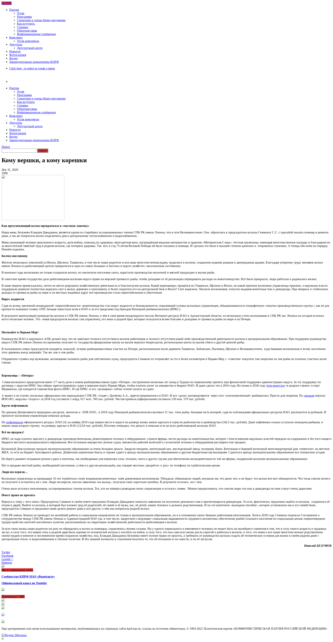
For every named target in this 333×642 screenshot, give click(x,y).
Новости (15, 51)
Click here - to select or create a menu (32, 68)
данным (309, 395)
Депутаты (15, 44)
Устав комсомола (28, 41)
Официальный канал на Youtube (24, 583)
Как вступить (26, 23)
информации (14, 422)
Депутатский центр (30, 48)
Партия (14, 9)
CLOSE (7, 3)
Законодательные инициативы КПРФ (34, 61)
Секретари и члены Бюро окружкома (41, 20)
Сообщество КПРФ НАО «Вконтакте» (28, 576)
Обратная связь (27, 30)
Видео (13, 58)
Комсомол (16, 37)
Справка (22, 27)
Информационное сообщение (36, 34)
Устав (20, 13)
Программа (24, 16)
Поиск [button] (6, 146)
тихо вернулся (275, 385)
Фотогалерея (17, 55)
